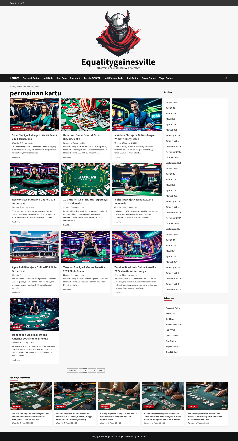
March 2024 (171, 262)
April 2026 (171, 124)
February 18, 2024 (28, 207)
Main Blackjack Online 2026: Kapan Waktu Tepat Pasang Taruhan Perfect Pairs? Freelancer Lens (205, 416)
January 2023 (172, 284)
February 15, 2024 (28, 275)
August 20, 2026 (203, 423)
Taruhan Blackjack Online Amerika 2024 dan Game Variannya (135, 269)
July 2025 (170, 174)
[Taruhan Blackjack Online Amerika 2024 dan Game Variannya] (137, 247)
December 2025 (173, 146)
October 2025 (172, 157)
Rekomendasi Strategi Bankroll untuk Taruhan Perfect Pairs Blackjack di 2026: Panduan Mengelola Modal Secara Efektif (162, 416)
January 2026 (172, 141)
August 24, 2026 (27, 423)
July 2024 (170, 240)
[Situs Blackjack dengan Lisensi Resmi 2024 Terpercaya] (34, 114)
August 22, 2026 (115, 423)
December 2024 (173, 212)
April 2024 (171, 256)
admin (16, 143)
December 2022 (173, 289)
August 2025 (172, 168)
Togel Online (166, 78)
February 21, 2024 (28, 143)
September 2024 (173, 229)
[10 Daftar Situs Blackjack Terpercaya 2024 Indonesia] (85, 179)
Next (101, 370)
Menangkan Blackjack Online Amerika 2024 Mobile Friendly (30, 337)
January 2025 (172, 207)
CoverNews (127, 436)
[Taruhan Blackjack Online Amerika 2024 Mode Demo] (85, 247)
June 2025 (171, 179)
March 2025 (171, 196)
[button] (226, 78)
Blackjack (75, 78)
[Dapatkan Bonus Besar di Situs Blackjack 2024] (85, 114)
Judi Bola (48, 78)
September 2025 (173, 163)
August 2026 (172, 102)
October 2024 (172, 223)
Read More (16, 157)
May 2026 (170, 119)
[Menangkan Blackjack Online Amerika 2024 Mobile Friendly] (34, 314)
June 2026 (171, 113)
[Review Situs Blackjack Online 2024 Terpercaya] (34, 179)
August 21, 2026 (159, 423)
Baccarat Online (31, 78)
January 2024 (172, 273)
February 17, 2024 (79, 207)
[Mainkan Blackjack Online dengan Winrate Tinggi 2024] (137, 114)
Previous (72, 370)
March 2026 (171, 130)
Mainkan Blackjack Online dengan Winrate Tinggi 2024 (134, 137)
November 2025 (173, 152)
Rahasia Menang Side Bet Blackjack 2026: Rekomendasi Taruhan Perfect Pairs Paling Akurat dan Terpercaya (31, 416)
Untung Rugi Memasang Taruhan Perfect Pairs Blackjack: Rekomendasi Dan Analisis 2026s (118, 416)
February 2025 (173, 201)
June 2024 (171, 245)
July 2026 (170, 108)
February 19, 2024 (130, 143)
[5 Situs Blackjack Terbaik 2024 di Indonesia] (137, 179)
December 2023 (173, 278)
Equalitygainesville (118, 62)
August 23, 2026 (71, 423)
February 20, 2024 (79, 143)
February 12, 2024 (28, 343)
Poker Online (149, 78)
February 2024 (173, 267)
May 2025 (170, 185)
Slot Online (132, 78)
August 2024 (172, 234)
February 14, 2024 (79, 275)
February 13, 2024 (130, 275)
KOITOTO (14, 78)
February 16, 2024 (130, 207)
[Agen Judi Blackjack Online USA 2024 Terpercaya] (34, 247)
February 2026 (173, 135)
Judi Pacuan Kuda (113, 78)
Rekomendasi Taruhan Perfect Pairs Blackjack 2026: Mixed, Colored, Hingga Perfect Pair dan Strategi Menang (74, 416)
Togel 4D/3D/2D (92, 78)
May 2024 (170, 251)
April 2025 (171, 190)
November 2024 (173, 218)
